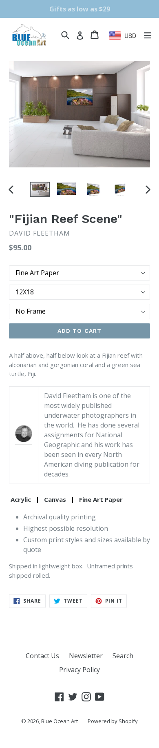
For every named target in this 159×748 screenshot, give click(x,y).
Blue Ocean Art (59, 721)
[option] (39, 190)
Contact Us (42, 655)
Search (123, 655)
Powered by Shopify (113, 721)
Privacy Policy (79, 669)
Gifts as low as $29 (79, 8)
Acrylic (21, 499)
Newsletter (86, 655)
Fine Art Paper (101, 499)
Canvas (55, 499)
